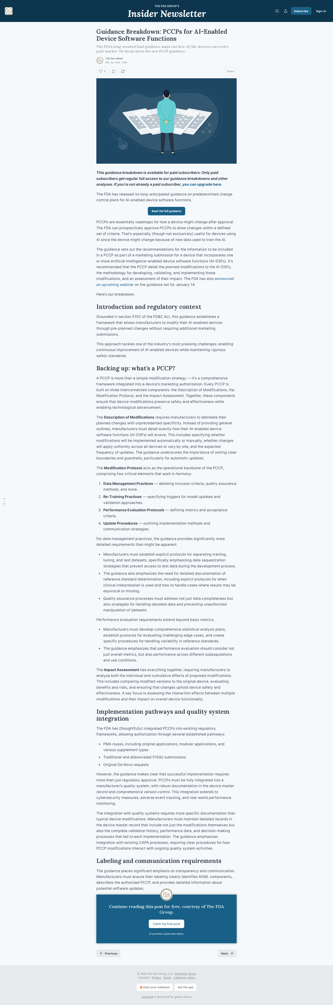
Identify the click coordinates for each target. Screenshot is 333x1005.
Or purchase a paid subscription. (166, 933)
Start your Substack (156, 987)
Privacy (156, 977)
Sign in (321, 11)
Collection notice (184, 977)
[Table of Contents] (4, 502)
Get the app (185, 987)
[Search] (277, 11)
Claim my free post (166, 924)
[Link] (91, 307)
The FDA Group (114, 58)
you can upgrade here (201, 184)
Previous (111, 953)
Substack (147, 997)
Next (224, 953)
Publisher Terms (185, 974)
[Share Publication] (285, 11)
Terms (167, 977)
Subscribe (301, 11)
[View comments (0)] (114, 71)
